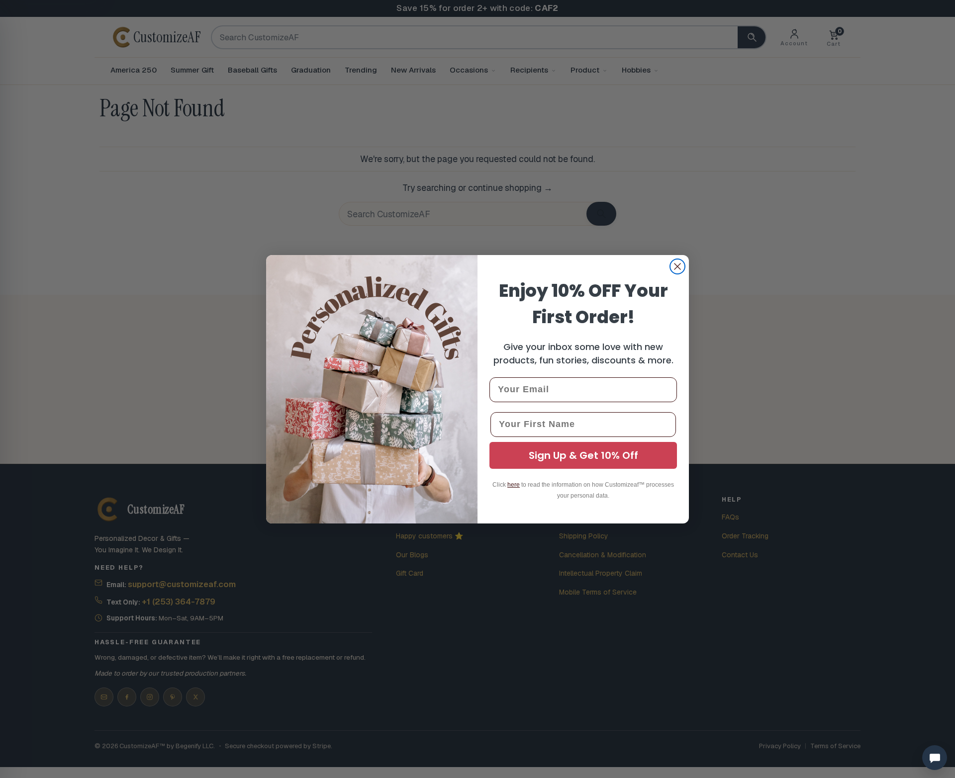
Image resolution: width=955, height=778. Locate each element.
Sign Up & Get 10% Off (583, 455)
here (513, 484)
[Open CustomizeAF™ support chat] (934, 757)
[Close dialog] (677, 266)
